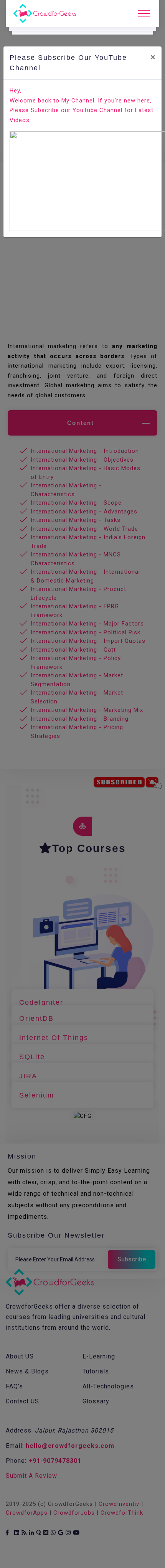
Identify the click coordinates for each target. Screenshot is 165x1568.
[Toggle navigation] (144, 13)
